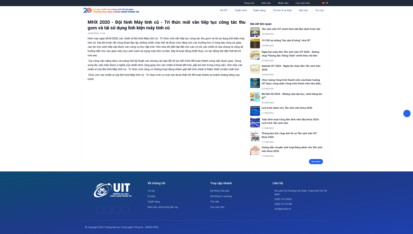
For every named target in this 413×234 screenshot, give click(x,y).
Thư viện (214, 201)
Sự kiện (151, 196)
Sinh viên (266, 3)
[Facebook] (100, 210)
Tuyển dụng (154, 201)
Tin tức (151, 190)
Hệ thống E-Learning (221, 196)
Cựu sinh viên (303, 3)
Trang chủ (249, 3)
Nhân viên (283, 3)
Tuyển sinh (241, 10)
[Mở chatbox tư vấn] (407, 113)
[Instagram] (117, 210)
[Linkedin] (125, 210)
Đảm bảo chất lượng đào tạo (163, 207)
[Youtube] (108, 210)
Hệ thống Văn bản (219, 190)
